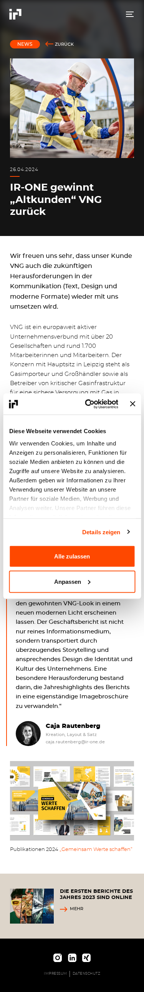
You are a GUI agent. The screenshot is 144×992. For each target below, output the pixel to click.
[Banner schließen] (132, 404)
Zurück (64, 44)
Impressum (55, 973)
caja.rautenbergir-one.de (75, 742)
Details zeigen (101, 531)
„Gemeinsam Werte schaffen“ (96, 849)
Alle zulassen (72, 556)
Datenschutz (87, 973)
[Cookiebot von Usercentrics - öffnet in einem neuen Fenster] (88, 404)
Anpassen (67, 581)
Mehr (76, 909)
